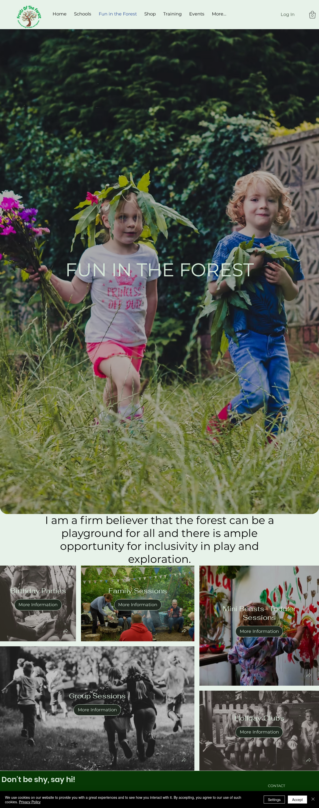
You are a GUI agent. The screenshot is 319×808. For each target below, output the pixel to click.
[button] (312, 14)
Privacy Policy (30, 801)
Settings (274, 799)
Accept (297, 799)
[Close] (313, 799)
